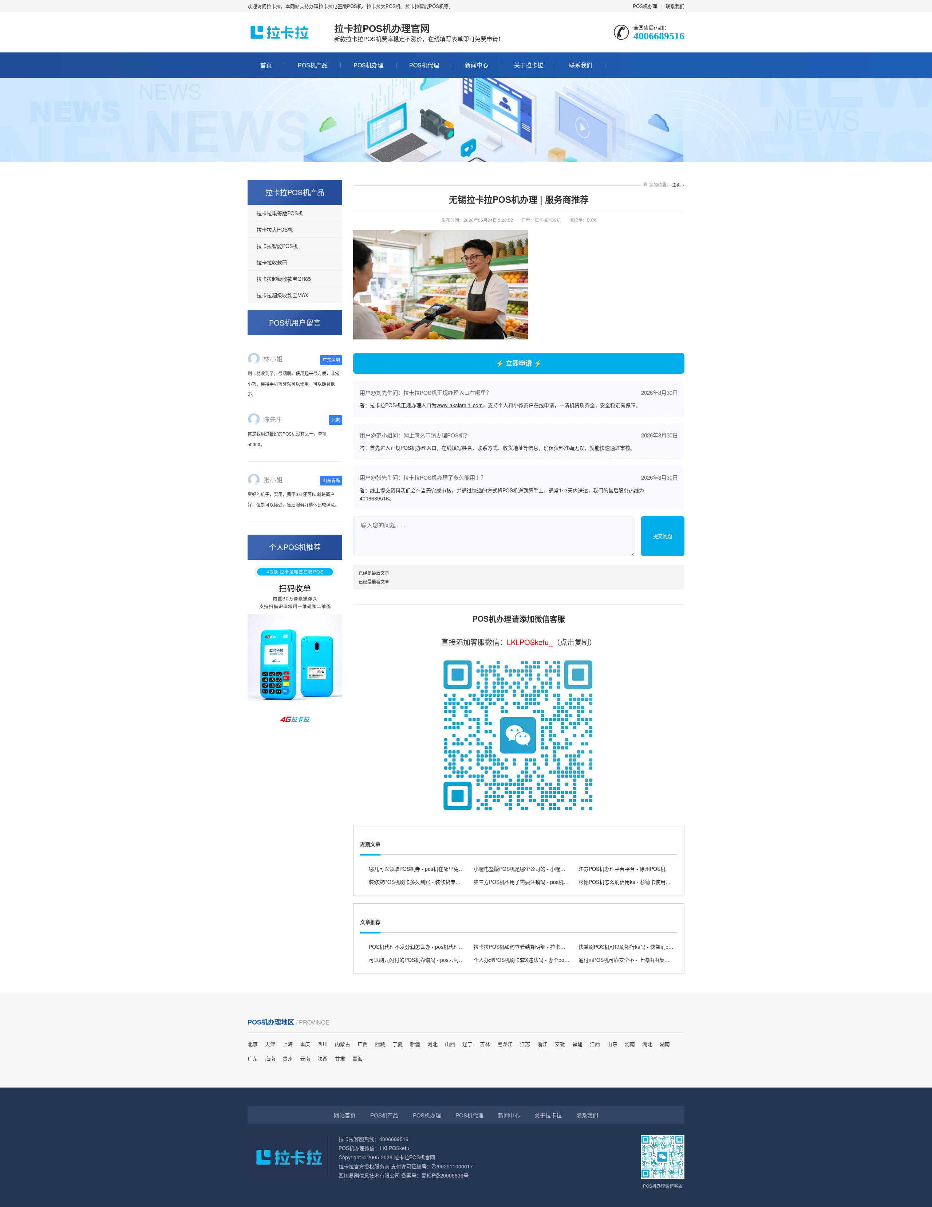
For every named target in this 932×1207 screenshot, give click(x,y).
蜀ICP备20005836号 (445, 1175)
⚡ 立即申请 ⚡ (519, 363)
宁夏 (397, 1043)
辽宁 (467, 1043)
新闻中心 (476, 65)
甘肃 (340, 1058)
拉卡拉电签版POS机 (280, 213)
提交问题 (662, 536)
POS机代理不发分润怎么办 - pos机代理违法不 (421, 946)
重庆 (305, 1043)
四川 (322, 1043)
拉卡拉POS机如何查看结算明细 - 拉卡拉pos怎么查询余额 (539, 946)
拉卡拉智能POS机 (277, 245)
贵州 (288, 1058)
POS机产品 (313, 65)
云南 (305, 1058)
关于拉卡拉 (528, 65)
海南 (270, 1058)
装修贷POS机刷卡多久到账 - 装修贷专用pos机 (421, 881)
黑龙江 (505, 1043)
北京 (253, 1043)
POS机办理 (645, 6)
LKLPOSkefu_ (530, 642)
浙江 (542, 1043)
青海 (357, 1058)
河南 (630, 1043)
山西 (450, 1043)
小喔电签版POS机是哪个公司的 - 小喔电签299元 (529, 868)
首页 (266, 65)
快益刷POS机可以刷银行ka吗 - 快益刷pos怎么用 (633, 946)
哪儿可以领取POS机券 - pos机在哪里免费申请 (421, 868)
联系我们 (675, 6)
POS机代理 (424, 65)
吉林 (485, 1043)
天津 (270, 1043)
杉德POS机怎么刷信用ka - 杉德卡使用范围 (627, 881)
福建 (577, 1043)
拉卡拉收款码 (272, 262)
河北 (432, 1043)
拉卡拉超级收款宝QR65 (284, 278)
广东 (253, 1058)
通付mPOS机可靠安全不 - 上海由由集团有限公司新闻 (639, 959)
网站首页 (345, 1115)
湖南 (665, 1043)
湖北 (647, 1043)
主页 (676, 184)
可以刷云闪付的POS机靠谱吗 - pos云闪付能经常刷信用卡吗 (437, 959)
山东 (612, 1043)
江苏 (525, 1043)
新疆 (415, 1043)
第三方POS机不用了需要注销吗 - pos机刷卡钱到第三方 (536, 881)
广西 (363, 1043)
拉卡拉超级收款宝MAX (282, 295)
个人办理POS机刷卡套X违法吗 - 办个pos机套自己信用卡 (538, 959)
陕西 (322, 1058)
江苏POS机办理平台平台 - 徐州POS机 (622, 868)
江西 (595, 1043)
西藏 (380, 1043)
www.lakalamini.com (460, 405)
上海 (288, 1043)
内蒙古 (342, 1043)
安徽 (560, 1043)
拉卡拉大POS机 (275, 229)
